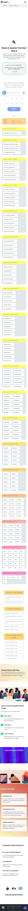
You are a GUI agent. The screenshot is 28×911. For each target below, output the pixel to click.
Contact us (13, 909)
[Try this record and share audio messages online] (14, 755)
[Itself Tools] (14, 892)
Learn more (18, 65)
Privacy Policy (16, 68)
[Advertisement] (14, 22)
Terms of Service (10, 906)
